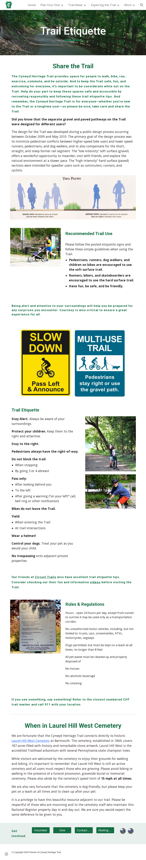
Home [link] (32, 5)
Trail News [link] (75, 5)
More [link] (128, 5)
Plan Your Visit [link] (50, 5)
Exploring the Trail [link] (103, 5)
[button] (141, 5)
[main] (73, 32)
